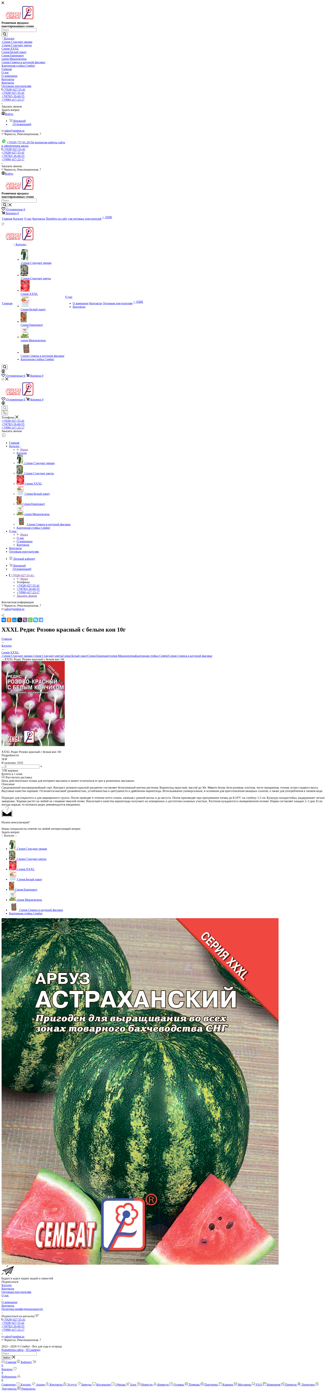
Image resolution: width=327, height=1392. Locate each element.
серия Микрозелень (122, 655)
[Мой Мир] (14, 620)
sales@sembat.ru (14, 130)
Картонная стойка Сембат (152, 655)
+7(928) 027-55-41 (13, 89)
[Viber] (25, 620)
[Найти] (5, 34)
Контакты (8, 1288)
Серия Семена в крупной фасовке (190, 655)
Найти (6, 1357)
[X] (19, 620)
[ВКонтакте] (4, 620)
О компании (9, 1302)
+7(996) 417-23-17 (13, 99)
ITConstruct (33, 1349)
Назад (24, 449)
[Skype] (35, 620)
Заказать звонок (27, 595)
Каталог (22, 453)
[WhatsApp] (30, 620)
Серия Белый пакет (75, 655)
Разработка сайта (12, 1349)
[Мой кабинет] (3, 372)
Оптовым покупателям (16, 1292)
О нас (20, 538)
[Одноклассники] (9, 620)
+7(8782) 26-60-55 (13, 96)
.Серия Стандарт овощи (17, 655)
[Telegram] (41, 620)
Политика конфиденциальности (22, 1309)
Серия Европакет (99, 655)
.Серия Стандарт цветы (47, 655)
